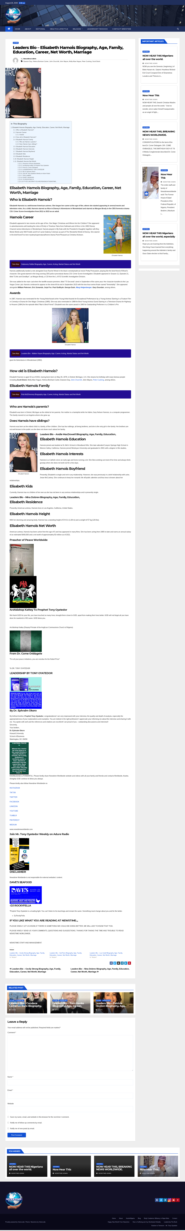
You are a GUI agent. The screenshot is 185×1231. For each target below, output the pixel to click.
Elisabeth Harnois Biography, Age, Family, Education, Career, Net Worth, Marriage (40, 127)
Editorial (40, 29)
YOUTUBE (14, 811)
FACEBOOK (14, 802)
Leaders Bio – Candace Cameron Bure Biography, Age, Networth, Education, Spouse (25, 1007)
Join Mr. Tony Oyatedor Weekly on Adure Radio (36, 173)
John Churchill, (76, 380)
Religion (77, 29)
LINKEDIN (14, 806)
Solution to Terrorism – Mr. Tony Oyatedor (164, 1225)
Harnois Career (21, 132)
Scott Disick (96, 61)
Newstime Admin (29, 59)
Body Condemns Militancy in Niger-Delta (156, 1218)
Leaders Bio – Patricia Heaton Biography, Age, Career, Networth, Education (110, 1007)
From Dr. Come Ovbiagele (30, 167)
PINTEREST (14, 820)
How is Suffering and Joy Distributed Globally (147, 1222)
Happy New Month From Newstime (118, 1222)
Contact (174, 1218)
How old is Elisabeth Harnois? (26, 137)
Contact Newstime (121, 29)
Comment (11, 1032)
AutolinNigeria (130, 1218)
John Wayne (64, 61)
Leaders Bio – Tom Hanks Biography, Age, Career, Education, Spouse (68, 1006)
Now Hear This (150, 95)
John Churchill (54, 61)
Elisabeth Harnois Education (25, 146)
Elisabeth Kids (21, 154)
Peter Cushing (87, 61)
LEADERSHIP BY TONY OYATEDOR (33, 169)
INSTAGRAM (15, 788)
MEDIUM (13, 825)
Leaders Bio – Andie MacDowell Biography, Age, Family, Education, (78, 434)
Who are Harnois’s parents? (28, 142)
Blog (139, 1218)
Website (10, 1104)
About (28, 29)
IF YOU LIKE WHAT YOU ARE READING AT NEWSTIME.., (40, 181)
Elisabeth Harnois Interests (25, 149)
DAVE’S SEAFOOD (28, 177)
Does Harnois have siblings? (28, 144)
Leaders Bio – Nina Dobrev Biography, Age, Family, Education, (45, 497)
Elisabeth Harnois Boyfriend (25, 151)
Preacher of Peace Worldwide (31, 163)
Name (10, 1077)
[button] (178, 29)
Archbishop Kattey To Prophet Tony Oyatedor (36, 165)
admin (13, 1010)
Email (10, 1090)
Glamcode (42, 1222)
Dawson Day (27, 61)
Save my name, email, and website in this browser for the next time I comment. (39, 1117)
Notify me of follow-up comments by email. (26, 1123)
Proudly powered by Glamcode (15, 1222)
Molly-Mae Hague (75, 61)
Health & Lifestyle (59, 29)
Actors (15, 42)
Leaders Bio (20, 1000)
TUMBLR (13, 815)
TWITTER (13, 797)
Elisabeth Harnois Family (24, 139)
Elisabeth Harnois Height (25, 159)
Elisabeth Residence (23, 156)
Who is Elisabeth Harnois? (25, 130)
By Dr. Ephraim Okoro (29, 171)
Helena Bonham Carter (40, 61)
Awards (21, 134)
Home (17, 29)
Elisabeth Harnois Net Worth (26, 161)
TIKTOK (13, 792)
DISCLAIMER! (27, 175)
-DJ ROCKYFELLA (28, 179)
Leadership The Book (97, 29)
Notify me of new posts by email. (22, 1128)
